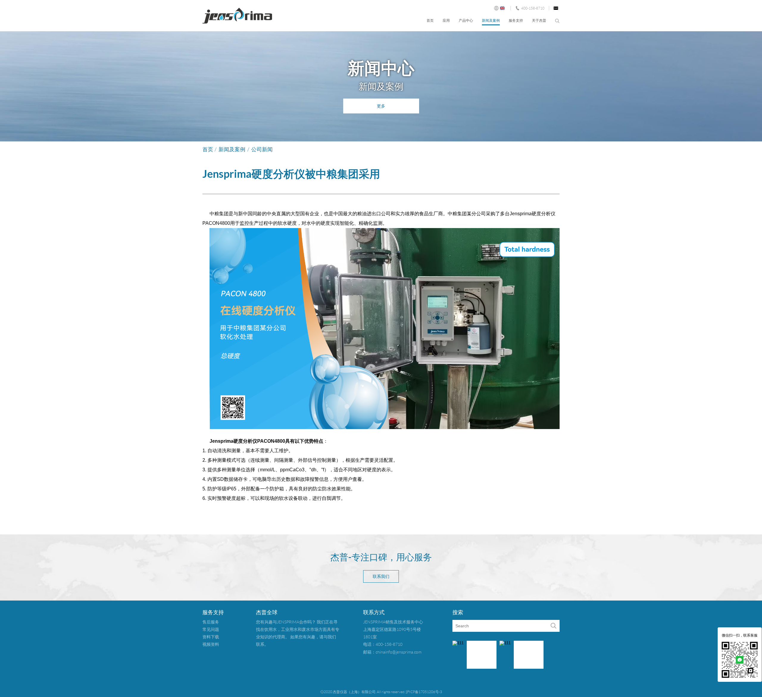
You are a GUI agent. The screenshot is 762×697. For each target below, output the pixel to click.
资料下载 (210, 636)
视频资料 (210, 644)
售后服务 (210, 622)
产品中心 (466, 20)
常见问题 (210, 629)
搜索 (557, 21)
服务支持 (516, 20)
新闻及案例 (491, 20)
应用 (446, 20)
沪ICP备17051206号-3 (424, 692)
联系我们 (381, 576)
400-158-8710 (532, 8)
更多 (381, 106)
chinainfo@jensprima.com (398, 652)
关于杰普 (539, 20)
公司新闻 (262, 149)
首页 (430, 20)
